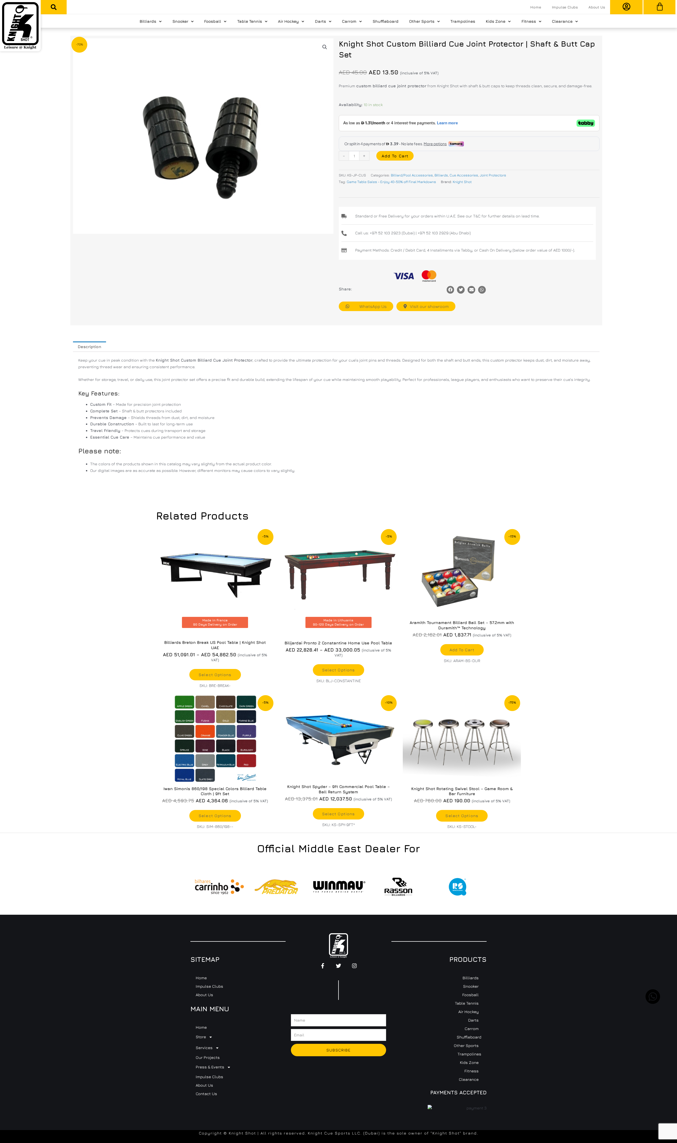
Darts (320, 21)
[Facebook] (450, 290)
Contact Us (206, 1093)
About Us (596, 7)
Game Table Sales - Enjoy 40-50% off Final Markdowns (391, 182)
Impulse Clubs (565, 7)
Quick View (462, 612)
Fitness (529, 21)
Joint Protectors (493, 175)
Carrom (349, 21)
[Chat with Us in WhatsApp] (653, 1002)
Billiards (148, 21)
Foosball (212, 21)
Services (204, 1047)
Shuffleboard (386, 21)
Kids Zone (495, 21)
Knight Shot (462, 182)
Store (201, 1037)
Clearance (562, 21)
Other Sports (421, 21)
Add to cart (395, 156)
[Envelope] (471, 290)
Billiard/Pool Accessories (412, 175)
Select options (215, 674)
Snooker (180, 21)
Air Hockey (288, 21)
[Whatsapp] (482, 290)
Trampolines (462, 21)
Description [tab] (89, 346)
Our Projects (208, 1057)
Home (535, 7)
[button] (53, 7)
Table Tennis (249, 21)
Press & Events (210, 1067)
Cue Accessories (464, 175)
